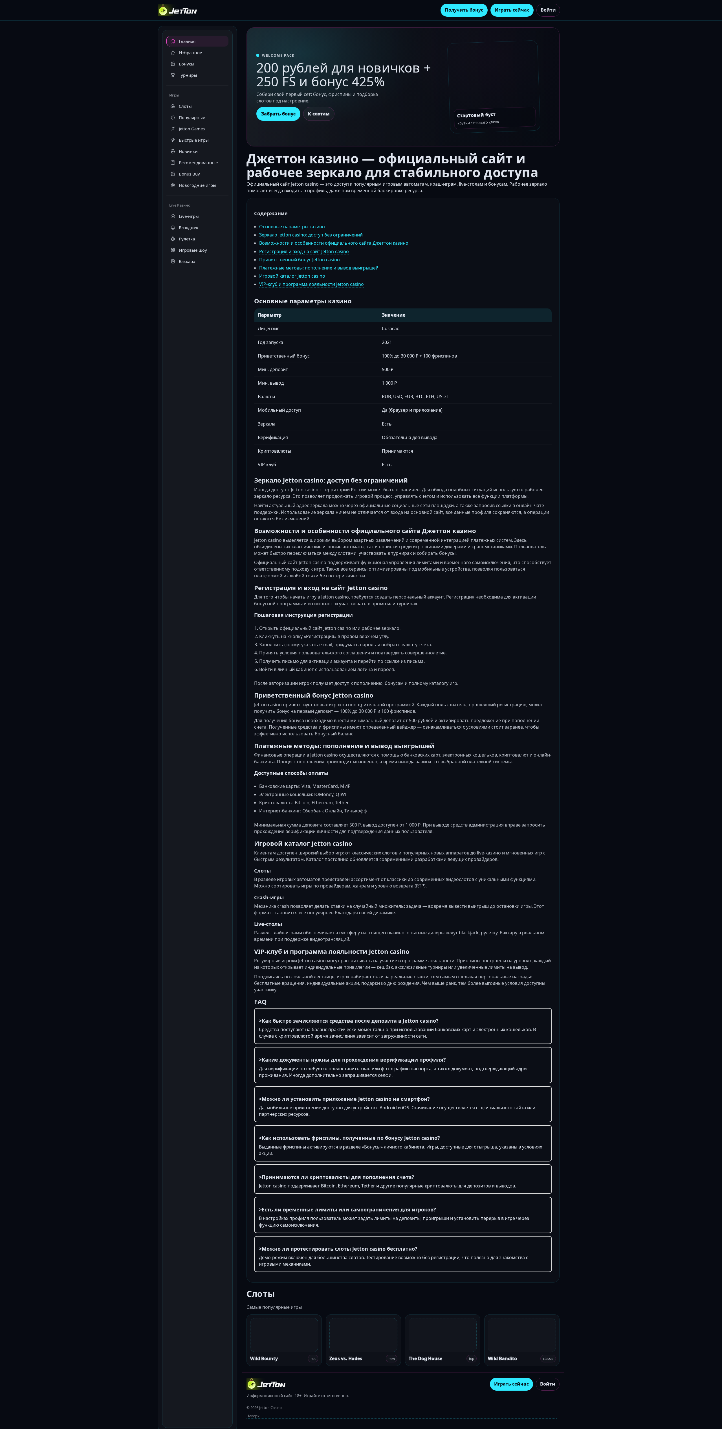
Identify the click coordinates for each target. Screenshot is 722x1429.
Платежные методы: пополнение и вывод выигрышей (318, 268)
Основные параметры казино (292, 226)
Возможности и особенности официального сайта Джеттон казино (333, 243)
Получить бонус (464, 10)
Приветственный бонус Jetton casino (299, 260)
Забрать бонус (278, 114)
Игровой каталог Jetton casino (292, 276)
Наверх (252, 1415)
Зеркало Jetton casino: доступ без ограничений (311, 235)
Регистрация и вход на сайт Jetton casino (304, 251)
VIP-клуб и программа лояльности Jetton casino (311, 284)
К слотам (319, 114)
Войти (548, 10)
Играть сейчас (512, 10)
